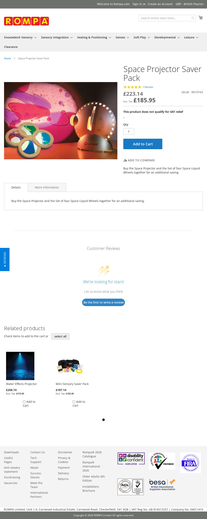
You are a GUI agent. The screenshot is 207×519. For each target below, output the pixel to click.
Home (7, 58)
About (34, 467)
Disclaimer (65, 452)
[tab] (16, 187)
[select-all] (60, 336)
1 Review (148, 87)
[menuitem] (19, 37)
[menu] (103, 42)
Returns (63, 479)
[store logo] (34, 22)
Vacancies (10, 483)
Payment (64, 467)
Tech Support (35, 460)
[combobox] (167, 18)
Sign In (137, 4)
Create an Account (160, 4)
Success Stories (35, 475)
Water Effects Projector (21, 384)
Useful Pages (8, 460)
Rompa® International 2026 (91, 466)
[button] (190, 4)
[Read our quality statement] (130, 494)
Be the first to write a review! (103, 302)
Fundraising (12, 477)
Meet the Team (36, 485)
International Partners (39, 495)
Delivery (63, 473)
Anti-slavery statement (12, 470)
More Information (47, 187)
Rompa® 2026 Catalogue (92, 454)
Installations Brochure (90, 489)
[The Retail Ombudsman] (162, 468)
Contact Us (37, 452)
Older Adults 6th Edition (93, 478)
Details (16, 187)
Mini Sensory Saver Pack (72, 384)
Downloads (11, 452)
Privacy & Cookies (64, 460)
